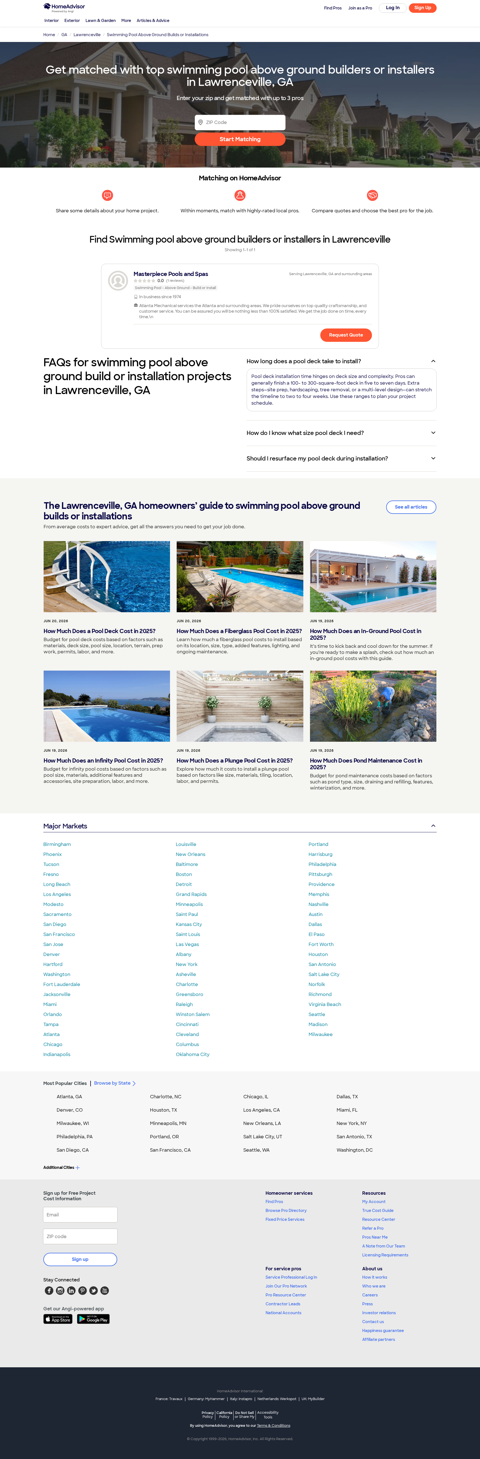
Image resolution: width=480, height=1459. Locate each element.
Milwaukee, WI (73, 1123)
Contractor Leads (283, 1303)
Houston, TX (163, 1110)
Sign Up (422, 8)
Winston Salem (193, 1014)
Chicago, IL (256, 1097)
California (224, 1415)
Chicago (52, 1044)
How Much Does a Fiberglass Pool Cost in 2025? (239, 631)
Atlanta (51, 1034)
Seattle (317, 1014)
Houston (318, 954)
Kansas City (189, 924)
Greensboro (189, 994)
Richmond (320, 994)
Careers (370, 1295)
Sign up (80, 1259)
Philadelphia (322, 864)
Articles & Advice (153, 20)
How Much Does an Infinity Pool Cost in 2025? (103, 760)
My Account (374, 1201)
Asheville (186, 974)
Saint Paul (187, 914)
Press (367, 1303)
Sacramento (57, 914)
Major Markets (65, 826)
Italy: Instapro (241, 1399)
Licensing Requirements (385, 1255)
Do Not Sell (244, 1415)
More (126, 20)
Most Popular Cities (65, 1083)
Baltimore (187, 864)
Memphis (319, 894)
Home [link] (49, 34)
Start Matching (240, 139)
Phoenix (52, 854)
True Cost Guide (378, 1210)
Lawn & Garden (101, 20)
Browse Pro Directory (286, 1210)
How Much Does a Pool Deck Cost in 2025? (100, 631)
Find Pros (274, 1201)
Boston (184, 874)
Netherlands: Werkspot (277, 1399)
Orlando (52, 1014)
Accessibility (268, 1415)
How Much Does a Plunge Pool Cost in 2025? (235, 760)
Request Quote (346, 335)
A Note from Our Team (383, 1246)
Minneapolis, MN (168, 1123)
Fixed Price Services (285, 1219)
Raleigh (184, 1004)
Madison (318, 1024)
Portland (318, 844)
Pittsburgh (320, 874)
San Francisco (59, 934)
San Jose (53, 944)
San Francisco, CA (170, 1150)
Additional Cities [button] (58, 1167)
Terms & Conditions (273, 1425)
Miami (50, 1004)
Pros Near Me (375, 1237)
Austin (315, 914)
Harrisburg (320, 854)
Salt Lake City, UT (262, 1137)
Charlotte (187, 984)
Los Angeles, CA (261, 1110)
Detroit (184, 884)
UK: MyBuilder (313, 1399)
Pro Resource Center (286, 1295)
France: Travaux (169, 1399)
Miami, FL (347, 1110)
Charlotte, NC (165, 1097)
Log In (393, 8)
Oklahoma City (192, 1054)
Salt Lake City (324, 974)
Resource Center (378, 1219)
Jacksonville (57, 994)
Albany (183, 954)
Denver (51, 954)
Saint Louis (188, 934)
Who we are (374, 1286)
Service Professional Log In (291, 1277)
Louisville (186, 844)
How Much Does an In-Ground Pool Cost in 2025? (365, 634)
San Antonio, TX (354, 1137)
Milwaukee (321, 1034)
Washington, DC (355, 1150)
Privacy (208, 1415)
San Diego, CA (73, 1150)
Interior (51, 20)
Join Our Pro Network (286, 1286)
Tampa (51, 1024)
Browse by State (112, 1083)
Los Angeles (57, 894)
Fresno (51, 874)
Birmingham (57, 844)
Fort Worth (321, 944)
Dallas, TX (347, 1097)
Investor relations (379, 1312)
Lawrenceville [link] (87, 34)
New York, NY (352, 1123)
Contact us (373, 1321)
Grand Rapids (191, 894)
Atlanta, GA (69, 1097)
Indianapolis (56, 1054)
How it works (374, 1277)
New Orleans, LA (262, 1123)
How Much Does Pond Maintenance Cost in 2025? (366, 764)
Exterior (72, 20)
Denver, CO (70, 1110)
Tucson (51, 864)
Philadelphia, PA (75, 1137)
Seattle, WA (256, 1150)
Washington (56, 974)
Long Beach (56, 884)
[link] (240, 281)
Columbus (187, 1044)
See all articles (411, 507)
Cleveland (187, 1034)
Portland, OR (164, 1137)
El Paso (317, 934)
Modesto (53, 904)
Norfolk (317, 984)
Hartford (52, 964)
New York (187, 964)
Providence (322, 884)
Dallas (315, 924)
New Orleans (190, 854)
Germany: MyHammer (206, 1399)
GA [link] (64, 34)
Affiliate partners (378, 1339)
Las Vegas (187, 944)
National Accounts (283, 1312)
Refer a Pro (373, 1228)
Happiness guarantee (383, 1330)
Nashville (319, 904)
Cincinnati (187, 1024)
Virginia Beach (325, 1004)
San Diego (54, 924)
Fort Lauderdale (61, 984)
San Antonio (322, 964)
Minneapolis (189, 904)
